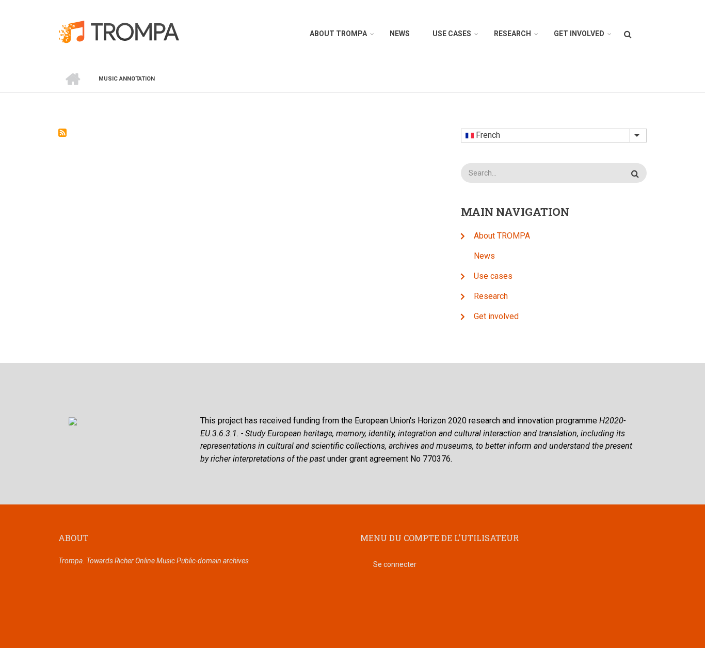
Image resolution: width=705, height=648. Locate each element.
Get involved (579, 33)
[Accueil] (124, 31)
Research (512, 33)
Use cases (451, 33)
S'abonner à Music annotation (62, 133)
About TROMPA (338, 33)
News (400, 33)
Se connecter (394, 564)
